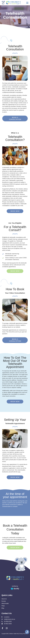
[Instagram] (7, 628)
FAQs (3, 605)
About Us (4, 599)
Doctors (4, 601)
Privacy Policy (22, 633)
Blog (3, 608)
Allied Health (5, 603)
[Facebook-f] (2, 628)
